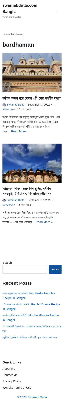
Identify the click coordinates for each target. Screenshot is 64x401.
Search (7, 262)
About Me (8, 368)
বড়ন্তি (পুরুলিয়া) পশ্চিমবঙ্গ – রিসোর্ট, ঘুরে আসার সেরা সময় (29, 337)
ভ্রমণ (13, 109)
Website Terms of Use (16, 387)
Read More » (19, 131)
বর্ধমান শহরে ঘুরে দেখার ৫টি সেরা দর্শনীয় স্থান (31, 98)
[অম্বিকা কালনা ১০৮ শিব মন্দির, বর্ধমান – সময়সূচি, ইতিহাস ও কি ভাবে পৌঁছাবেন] (32, 163)
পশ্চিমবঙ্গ (5, 109)
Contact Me (10, 375)
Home (5, 34)
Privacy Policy (11, 381)
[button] (58, 11)
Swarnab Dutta (15, 104)
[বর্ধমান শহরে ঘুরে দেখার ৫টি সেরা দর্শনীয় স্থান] (32, 72)
